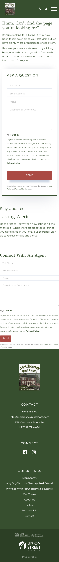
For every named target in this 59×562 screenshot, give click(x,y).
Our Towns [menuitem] (29, 494)
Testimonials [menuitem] (29, 510)
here (5, 52)
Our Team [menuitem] (30, 505)
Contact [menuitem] (29, 516)
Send (29, 175)
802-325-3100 (41, 9)
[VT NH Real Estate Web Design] (29, 546)
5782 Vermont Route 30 (29, 424)
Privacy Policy (13, 163)
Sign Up (29, 244)
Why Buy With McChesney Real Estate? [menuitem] (29, 483)
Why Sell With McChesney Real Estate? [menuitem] (29, 488)
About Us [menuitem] (29, 499)
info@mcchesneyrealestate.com (29, 417)
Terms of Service (21, 189)
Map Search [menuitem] (29, 478)
